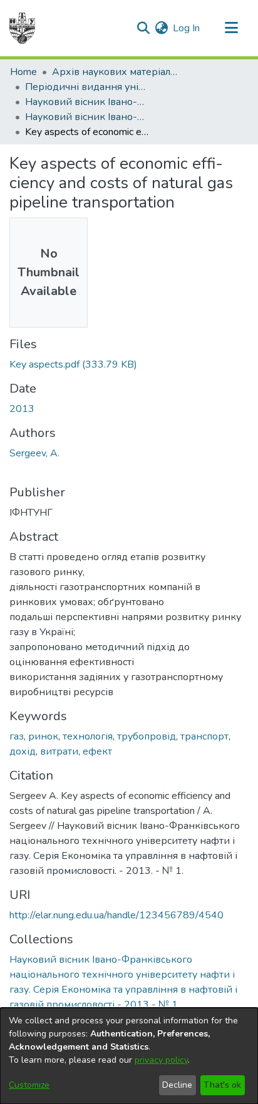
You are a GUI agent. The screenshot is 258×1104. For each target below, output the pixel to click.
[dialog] (129, 1056)
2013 (21, 409)
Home (23, 72)
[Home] (22, 28)
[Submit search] (143, 28)
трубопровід (146, 736)
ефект (97, 751)
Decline (177, 1085)
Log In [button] (187, 28)
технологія (88, 736)
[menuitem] (161, 28)
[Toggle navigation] (231, 28)
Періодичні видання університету (87, 87)
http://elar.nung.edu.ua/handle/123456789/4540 (116, 915)
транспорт (204, 736)
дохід (22, 751)
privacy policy (161, 1060)
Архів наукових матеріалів (114, 72)
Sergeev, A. (34, 453)
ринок (43, 736)
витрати (59, 751)
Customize (29, 1085)
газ (16, 736)
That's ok (222, 1085)
